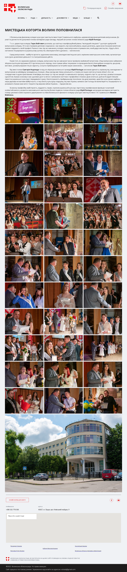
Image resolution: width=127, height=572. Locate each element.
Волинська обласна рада (25, 8)
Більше (87, 18)
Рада (33, 18)
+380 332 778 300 (12, 509)
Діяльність (46, 18)
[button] (17, 500)
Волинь (21, 18)
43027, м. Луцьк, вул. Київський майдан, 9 (53, 509)
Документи (62, 18)
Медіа (75, 18)
